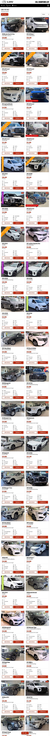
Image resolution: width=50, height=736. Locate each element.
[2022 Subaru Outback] (12, 339)
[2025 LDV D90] (37, 164)
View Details (7, 48)
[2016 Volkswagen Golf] (12, 374)
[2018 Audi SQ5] (12, 548)
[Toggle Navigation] (48, 5)
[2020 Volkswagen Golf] (12, 618)
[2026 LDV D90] (37, 269)
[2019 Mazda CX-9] (12, 688)
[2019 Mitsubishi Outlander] (37, 583)
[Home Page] (7, 2)
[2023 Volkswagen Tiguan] (37, 618)
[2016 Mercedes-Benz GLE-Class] (12, 25)
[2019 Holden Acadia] (37, 409)
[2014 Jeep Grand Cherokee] (12, 94)
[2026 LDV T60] (37, 688)
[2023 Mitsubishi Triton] (12, 409)
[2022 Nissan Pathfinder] (37, 339)
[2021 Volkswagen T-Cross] (12, 478)
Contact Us (18, 48)
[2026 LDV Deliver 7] (37, 548)
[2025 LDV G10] (12, 164)
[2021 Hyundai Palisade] (12, 723)
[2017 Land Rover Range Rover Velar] (37, 234)
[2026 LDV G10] (37, 304)
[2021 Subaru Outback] (12, 513)
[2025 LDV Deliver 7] (37, 25)
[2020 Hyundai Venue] (12, 653)
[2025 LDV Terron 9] (12, 60)
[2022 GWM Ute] (37, 653)
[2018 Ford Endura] (37, 513)
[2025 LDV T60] (37, 374)
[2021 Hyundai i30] (12, 443)
